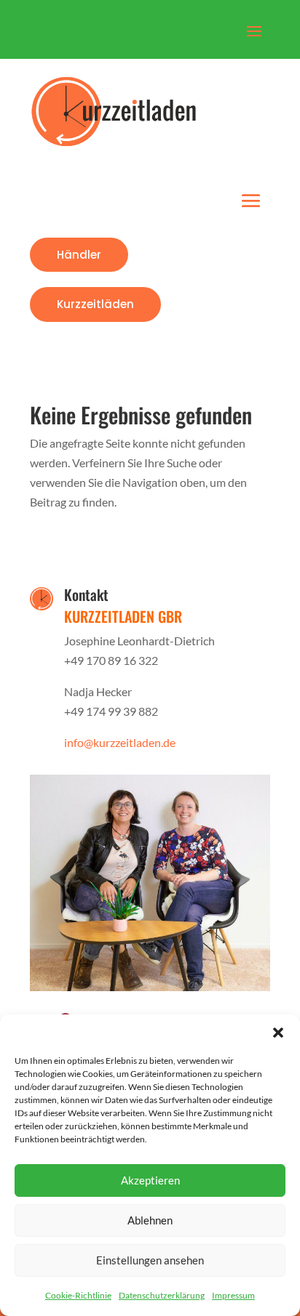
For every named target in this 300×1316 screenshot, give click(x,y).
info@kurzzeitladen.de (119, 742)
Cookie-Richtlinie (78, 1295)
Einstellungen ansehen (150, 1260)
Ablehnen (150, 1220)
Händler (79, 254)
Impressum (233, 1295)
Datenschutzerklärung (162, 1295)
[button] (278, 1032)
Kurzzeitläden (95, 304)
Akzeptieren (150, 1180)
